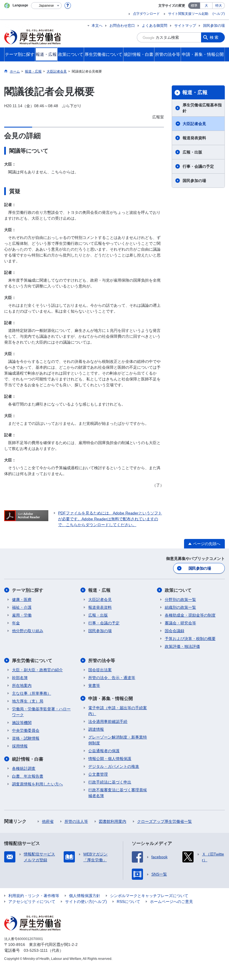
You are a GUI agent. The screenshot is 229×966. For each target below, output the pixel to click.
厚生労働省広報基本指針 (202, 108)
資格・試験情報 (25, 738)
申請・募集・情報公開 (110, 698)
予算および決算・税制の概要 (190, 638)
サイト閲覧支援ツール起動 (188, 14)
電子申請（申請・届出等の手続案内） (117, 711)
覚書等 (94, 685)
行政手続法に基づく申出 (109, 782)
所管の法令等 (101, 660)
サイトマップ (185, 25)
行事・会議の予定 (198, 166)
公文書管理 (98, 774)
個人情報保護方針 (84, 895)
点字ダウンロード (146, 14)
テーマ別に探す (27, 590)
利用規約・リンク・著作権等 (33, 895)
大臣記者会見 (194, 123)
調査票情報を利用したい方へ (37, 784)
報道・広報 (194, 92)
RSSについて (128, 901)
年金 (16, 623)
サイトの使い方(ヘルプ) (86, 901)
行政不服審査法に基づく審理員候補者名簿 (117, 793)
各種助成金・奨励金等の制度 (190, 615)
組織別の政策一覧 (180, 607)
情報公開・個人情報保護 (109, 758)
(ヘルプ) (219, 14)
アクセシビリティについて (31, 901)
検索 (214, 37)
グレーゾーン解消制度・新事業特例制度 (117, 740)
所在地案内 (22, 685)
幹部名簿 (20, 677)
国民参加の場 (214, 25)
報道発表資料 (194, 138)
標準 (194, 6)
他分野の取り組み (27, 631)
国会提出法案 (100, 670)
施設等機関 (22, 722)
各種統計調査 (23, 768)
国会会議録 (174, 631)
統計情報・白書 (27, 759)
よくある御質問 (154, 25)
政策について (178, 590)
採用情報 (20, 746)
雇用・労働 (22, 615)
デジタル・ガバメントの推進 (113, 766)
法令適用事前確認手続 (107, 721)
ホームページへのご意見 (171, 901)
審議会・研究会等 (180, 623)
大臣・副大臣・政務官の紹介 (37, 670)
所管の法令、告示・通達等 (111, 677)
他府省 (48, 821)
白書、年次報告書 (27, 776)
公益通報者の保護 (104, 751)
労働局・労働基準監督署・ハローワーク (41, 712)
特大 (218, 6)
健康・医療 (22, 599)
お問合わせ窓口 (122, 25)
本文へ (97, 25)
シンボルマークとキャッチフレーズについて (149, 895)
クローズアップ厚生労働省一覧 (164, 821)
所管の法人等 (76, 821)
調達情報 (96, 729)
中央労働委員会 (25, 730)
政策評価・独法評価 (182, 646)
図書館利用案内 (112, 821)
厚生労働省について (32, 660)
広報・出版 (192, 152)
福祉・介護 (22, 607)
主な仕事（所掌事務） (31, 693)
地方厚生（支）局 (27, 701)
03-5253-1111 (36, 950)
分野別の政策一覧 (180, 599)
